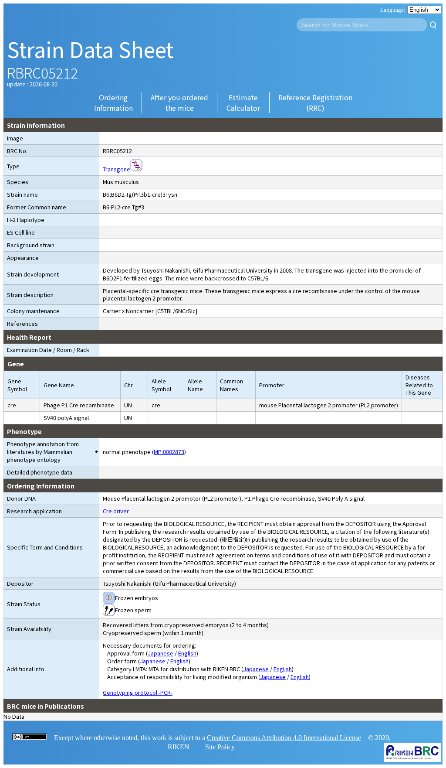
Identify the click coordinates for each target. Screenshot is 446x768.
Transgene (116, 169)
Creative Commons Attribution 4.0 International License (284, 737)
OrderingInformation (113, 102)
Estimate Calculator (243, 102)
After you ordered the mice (179, 102)
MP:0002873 (169, 451)
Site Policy (220, 747)
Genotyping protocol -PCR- (137, 692)
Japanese (160, 653)
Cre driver (116, 511)
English (187, 653)
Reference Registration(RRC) (315, 102)
